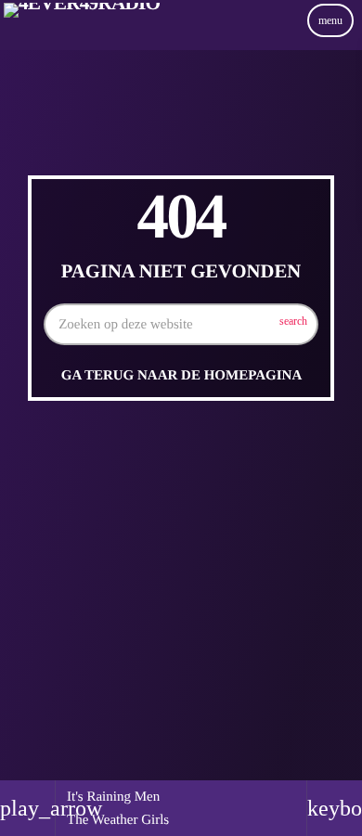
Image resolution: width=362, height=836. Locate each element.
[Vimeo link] (82, 40)
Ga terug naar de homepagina (181, 375)
